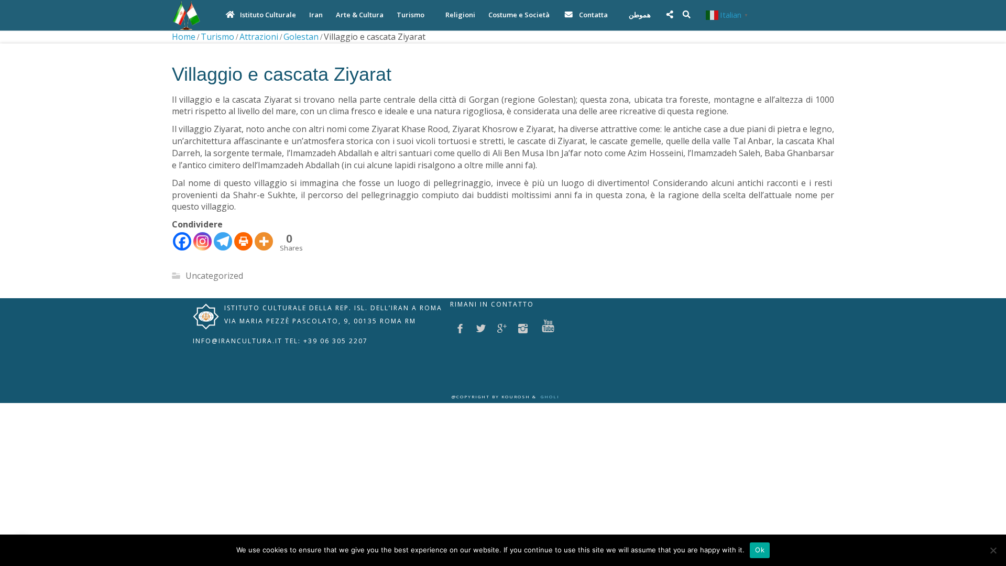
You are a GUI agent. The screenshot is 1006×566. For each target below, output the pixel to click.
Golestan (301, 36)
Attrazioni (258, 36)
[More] (264, 241)
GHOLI (550, 396)
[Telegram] (223, 241)
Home (183, 36)
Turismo (217, 36)
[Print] (243, 241)
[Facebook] (182, 241)
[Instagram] (202, 241)
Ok (759, 550)
